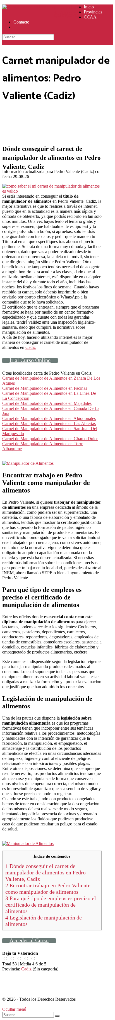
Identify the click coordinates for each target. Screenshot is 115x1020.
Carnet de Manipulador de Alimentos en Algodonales (49, 418)
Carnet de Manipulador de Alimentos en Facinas (44, 388)
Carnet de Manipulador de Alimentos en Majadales (47, 403)
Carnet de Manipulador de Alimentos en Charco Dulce (50, 438)
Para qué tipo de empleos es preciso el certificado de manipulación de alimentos (50, 904)
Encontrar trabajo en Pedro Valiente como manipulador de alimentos (47, 888)
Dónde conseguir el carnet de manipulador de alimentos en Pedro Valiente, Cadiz (45, 872)
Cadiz (30, 347)
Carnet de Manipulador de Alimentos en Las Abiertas (49, 423)
